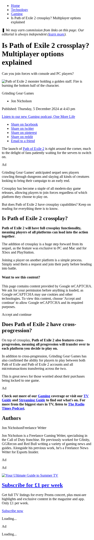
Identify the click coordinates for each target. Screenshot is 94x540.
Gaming (17, 14)
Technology (19, 10)
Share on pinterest (24, 133)
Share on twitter (22, 128)
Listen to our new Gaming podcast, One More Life (38, 117)
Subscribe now (12, 511)
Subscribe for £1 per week (32, 485)
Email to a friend (23, 141)
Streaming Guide (32, 400)
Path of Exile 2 (33, 149)
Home (15, 6)
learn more (56, 34)
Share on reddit (22, 137)
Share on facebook (24, 124)
